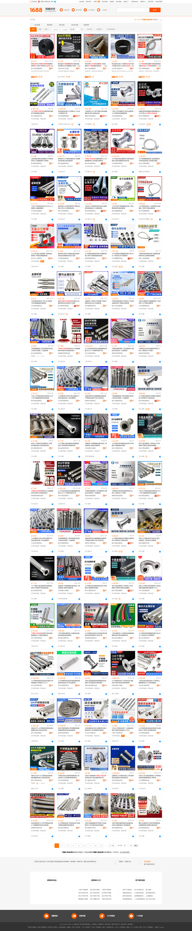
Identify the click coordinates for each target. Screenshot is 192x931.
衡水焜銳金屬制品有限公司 (37, 401)
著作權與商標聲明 (85, 924)
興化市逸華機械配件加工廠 (145, 68)
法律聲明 (94, 924)
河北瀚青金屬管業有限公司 (145, 733)
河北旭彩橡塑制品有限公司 (64, 401)
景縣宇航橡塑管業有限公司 (64, 733)
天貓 (73, 927)
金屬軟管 (60, 71)
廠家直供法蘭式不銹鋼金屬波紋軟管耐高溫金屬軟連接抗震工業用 (68, 255)
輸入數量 (148, 890)
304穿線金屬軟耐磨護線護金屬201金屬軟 (150, 65)
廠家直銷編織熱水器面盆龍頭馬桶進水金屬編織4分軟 (68, 65)
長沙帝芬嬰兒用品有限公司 (142, 890)
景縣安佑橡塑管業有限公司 (118, 353)
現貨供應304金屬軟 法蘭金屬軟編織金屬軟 (95, 65)
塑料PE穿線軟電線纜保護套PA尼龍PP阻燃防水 (42, 65)
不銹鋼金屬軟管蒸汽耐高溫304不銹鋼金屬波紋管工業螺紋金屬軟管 (123, 302)
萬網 (128, 927)
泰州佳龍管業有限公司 (37, 116)
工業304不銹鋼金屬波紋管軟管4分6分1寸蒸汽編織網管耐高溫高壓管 (42, 397)
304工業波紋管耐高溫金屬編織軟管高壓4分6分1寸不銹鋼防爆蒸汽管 (96, 349)
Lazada (161, 927)
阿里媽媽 (98, 927)
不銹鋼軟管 (94, 71)
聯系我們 (123, 924)
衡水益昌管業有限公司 (64, 448)
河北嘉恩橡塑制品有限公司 (118, 116)
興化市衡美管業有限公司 (37, 733)
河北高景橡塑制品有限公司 (37, 306)
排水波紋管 (122, 71)
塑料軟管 (33, 71)
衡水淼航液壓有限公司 (64, 828)
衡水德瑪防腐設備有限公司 (64, 306)
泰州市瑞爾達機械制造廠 (145, 211)
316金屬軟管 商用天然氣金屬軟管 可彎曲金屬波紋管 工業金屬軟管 (68, 397)
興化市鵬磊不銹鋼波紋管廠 (98, 899)
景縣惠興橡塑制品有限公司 (91, 258)
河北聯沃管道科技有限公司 (118, 68)
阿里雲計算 (109, 927)
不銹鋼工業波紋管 (129, 861)
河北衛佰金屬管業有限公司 (37, 211)
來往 (140, 927)
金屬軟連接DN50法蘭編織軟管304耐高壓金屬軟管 (96, 160)
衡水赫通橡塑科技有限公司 (118, 828)
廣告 (52, 66)
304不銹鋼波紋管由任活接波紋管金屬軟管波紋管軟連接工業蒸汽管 (96, 634)
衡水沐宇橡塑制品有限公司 (64, 211)
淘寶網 (69, 927)
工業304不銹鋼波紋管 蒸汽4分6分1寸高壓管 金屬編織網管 (42, 207)
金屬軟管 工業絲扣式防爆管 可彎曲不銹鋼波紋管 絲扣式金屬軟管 (96, 302)
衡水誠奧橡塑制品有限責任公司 (145, 828)
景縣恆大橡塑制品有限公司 (91, 401)
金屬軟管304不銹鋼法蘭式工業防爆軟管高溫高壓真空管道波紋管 (123, 777)
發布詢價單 (147, 861)
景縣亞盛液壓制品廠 (91, 685)
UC (132, 927)
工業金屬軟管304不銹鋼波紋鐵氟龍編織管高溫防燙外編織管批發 (123, 634)
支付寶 (136, 927)
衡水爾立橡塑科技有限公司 (64, 638)
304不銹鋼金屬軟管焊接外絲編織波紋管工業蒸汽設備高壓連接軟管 (96, 255)
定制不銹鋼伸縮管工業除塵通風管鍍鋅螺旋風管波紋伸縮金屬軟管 (68, 729)
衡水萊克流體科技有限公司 (118, 638)
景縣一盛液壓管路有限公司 (145, 258)
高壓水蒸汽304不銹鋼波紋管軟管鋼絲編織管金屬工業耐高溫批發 (42, 729)
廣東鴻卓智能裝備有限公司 (145, 353)
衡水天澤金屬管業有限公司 (145, 448)
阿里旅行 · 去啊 (89, 927)
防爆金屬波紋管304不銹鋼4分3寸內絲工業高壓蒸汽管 (69, 112)
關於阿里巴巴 (116, 924)
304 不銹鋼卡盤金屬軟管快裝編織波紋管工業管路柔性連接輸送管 (68, 444)
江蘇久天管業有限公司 (118, 733)
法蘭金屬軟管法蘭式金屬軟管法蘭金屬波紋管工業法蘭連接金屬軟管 (95, 729)
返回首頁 (115, 852)
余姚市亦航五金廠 (63, 68)
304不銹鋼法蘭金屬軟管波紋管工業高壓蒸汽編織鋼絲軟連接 (123, 444)
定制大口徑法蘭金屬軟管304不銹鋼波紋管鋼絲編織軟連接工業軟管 (150, 777)
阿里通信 (122, 927)
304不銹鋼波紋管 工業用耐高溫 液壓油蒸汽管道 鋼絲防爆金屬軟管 (122, 682)
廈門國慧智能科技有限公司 (154, 893)
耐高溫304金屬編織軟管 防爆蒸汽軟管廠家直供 (69, 349)
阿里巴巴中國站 (52, 927)
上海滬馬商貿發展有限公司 (142, 893)
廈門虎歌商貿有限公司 (129, 896)
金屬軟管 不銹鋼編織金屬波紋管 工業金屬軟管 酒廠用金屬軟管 (96, 444)
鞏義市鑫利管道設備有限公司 (91, 116)
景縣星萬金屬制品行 (91, 638)
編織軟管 (66, 71)
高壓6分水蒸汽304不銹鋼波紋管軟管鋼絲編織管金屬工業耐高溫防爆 (41, 777)
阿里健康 (150, 927)
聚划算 (78, 927)
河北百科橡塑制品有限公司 (64, 780)
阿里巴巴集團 (32, 927)
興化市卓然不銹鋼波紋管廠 (86, 896)
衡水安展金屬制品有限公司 (145, 401)
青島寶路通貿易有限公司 (130, 899)
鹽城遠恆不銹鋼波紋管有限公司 (87, 899)
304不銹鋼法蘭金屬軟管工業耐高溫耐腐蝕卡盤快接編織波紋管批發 (123, 160)
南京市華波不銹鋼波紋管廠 (86, 893)
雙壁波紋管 (115, 71)
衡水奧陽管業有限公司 (37, 448)
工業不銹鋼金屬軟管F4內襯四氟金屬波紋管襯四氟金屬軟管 (68, 634)
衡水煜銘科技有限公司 (91, 828)
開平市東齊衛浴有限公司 (37, 780)
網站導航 (130, 924)
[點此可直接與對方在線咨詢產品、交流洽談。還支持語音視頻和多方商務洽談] (52, 124)
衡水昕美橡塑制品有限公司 (145, 116)
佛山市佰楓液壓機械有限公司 (145, 163)
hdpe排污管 (129, 71)
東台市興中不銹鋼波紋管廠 (110, 896)
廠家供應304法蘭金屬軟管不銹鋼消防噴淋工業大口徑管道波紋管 (69, 207)
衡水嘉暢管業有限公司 (91, 306)
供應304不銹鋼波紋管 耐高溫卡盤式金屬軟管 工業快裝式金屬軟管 (149, 539)
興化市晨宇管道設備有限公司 (37, 638)
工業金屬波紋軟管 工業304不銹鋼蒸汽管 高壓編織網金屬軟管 (41, 302)
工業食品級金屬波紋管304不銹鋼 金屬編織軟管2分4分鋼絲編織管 (149, 682)
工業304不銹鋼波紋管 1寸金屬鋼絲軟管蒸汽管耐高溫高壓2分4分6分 (122, 729)
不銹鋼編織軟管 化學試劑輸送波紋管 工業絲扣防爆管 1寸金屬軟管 (42, 349)
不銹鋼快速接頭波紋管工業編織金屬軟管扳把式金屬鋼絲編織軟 (149, 255)
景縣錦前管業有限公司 (37, 828)
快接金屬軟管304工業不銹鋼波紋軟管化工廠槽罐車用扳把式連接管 (42, 824)
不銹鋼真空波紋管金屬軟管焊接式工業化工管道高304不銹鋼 (149, 349)
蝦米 (103, 927)
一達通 (156, 927)
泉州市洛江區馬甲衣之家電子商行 (156, 899)
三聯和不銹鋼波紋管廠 (108, 890)
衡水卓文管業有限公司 (145, 638)
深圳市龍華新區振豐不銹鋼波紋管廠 (64, 685)
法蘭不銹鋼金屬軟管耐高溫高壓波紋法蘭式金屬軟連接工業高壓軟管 (122, 824)
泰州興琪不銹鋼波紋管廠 (109, 893)
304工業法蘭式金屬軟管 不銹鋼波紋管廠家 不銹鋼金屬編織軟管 (41, 255)
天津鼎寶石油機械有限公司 (91, 448)
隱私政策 (107, 924)
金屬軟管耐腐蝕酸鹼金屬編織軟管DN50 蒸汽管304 (150, 112)
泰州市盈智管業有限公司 (91, 353)
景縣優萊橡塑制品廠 (64, 353)
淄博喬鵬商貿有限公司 (141, 896)
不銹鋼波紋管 (148, 71)
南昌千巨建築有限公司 (129, 890)
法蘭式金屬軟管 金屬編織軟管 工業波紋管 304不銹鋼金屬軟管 (150, 302)
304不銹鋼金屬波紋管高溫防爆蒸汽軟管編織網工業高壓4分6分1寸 (42, 682)
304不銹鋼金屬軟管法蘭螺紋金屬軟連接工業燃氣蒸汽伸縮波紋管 (150, 397)
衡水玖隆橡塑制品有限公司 (118, 401)
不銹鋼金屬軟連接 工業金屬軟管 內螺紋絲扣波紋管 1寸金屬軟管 (123, 349)
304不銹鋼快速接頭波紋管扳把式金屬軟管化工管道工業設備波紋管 (150, 729)
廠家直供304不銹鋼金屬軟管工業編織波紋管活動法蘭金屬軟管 (69, 160)
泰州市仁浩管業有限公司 (37, 258)
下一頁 (111, 846)
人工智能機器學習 (139, 899)
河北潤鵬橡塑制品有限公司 (118, 258)
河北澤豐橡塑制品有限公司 (145, 780)
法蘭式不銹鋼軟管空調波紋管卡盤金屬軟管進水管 (95, 777)
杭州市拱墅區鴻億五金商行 (37, 685)
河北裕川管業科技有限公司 (91, 733)
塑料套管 (46, 71)
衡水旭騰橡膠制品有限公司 (118, 211)
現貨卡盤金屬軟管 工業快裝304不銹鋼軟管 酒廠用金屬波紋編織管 (149, 444)
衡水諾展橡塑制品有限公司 (64, 163)
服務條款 (101, 924)
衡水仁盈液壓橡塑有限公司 (91, 68)
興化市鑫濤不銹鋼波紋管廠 (98, 893)
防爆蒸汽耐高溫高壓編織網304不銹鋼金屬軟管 (41, 634)
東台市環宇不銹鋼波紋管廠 (98, 896)
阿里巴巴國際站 (42, 927)
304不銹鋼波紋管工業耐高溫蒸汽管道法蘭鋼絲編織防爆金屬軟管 (69, 824)
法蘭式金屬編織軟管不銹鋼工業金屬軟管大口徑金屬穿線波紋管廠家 (95, 824)
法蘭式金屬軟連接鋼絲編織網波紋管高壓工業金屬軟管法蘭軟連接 (95, 682)
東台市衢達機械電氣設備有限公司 (37, 68)
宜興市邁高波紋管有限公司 (118, 780)
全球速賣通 (62, 927)
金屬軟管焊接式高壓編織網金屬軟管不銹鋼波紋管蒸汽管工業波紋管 (95, 397)
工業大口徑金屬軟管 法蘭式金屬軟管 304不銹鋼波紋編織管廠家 (122, 112)
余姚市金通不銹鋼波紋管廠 (110, 899)
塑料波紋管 (40, 71)
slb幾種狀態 (149, 896)
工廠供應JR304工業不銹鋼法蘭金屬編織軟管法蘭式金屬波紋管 (96, 112)
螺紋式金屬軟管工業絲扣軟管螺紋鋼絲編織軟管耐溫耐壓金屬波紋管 (149, 824)
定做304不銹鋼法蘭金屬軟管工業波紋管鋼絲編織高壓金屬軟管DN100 (150, 587)
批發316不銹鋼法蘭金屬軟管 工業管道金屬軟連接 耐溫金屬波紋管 (41, 444)
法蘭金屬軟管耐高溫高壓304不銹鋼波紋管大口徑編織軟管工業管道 (42, 160)
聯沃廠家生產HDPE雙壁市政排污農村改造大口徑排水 (123, 65)
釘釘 (144, 927)
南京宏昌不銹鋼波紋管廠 (97, 890)
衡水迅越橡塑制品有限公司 (37, 353)
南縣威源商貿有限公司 (129, 893)
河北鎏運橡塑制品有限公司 (145, 306)
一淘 (82, 927)
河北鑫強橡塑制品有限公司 (64, 258)
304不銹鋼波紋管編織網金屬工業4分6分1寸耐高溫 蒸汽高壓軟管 (123, 255)
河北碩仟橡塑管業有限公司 (145, 685)
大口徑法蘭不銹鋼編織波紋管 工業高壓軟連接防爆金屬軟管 (122, 207)
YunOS (116, 927)
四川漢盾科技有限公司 (91, 780)
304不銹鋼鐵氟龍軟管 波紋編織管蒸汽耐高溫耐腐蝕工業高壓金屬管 (149, 160)
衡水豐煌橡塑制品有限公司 (37, 163)
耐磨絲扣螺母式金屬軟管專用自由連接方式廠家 (68, 302)
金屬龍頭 (72, 71)
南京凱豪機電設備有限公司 (64, 116)
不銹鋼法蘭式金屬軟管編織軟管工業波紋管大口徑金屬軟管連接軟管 (68, 777)
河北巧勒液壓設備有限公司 (145, 590)
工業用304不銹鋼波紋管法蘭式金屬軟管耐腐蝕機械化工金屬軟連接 (96, 207)
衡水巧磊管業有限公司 (118, 448)
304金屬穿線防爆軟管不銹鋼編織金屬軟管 (42, 112)
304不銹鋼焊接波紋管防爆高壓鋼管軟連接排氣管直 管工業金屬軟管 (69, 682)
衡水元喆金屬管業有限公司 (118, 306)
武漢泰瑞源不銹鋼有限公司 (118, 685)
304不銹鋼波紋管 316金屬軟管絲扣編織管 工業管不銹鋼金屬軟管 (149, 207)
